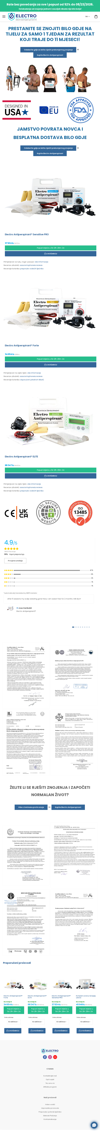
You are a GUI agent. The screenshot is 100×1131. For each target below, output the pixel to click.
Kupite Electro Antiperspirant (50, 55)
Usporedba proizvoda (50, 1108)
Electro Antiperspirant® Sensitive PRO (61, 997)
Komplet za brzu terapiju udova (86, 997)
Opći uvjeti (50, 1079)
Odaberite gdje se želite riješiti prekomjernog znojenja (48, 50)
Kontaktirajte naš (50, 1076)
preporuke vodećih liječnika (31, 268)
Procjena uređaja (15, 560)
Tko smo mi (50, 1083)
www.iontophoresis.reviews (31, 265)
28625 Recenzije (10, 552)
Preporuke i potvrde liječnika (50, 1112)
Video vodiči (50, 1104)
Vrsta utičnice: (8, 1017)
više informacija (41, 262)
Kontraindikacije (50, 1119)
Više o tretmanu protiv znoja (31, 807)
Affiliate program (50, 1087)
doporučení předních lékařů (32, 379)
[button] (73, 627)
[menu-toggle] (3, 16)
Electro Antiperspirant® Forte (13, 997)
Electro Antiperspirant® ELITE (37, 997)
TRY (86, 17)
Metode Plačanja (50, 1115)
